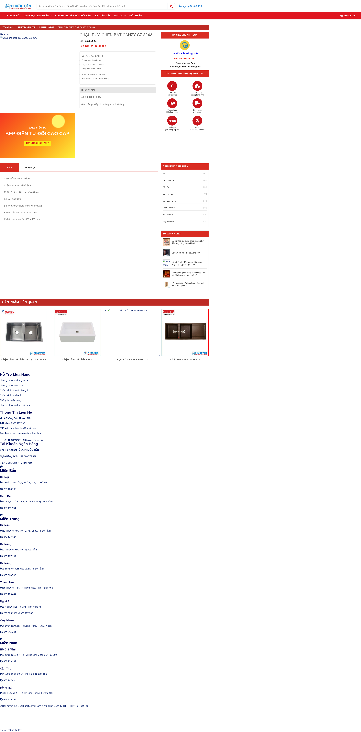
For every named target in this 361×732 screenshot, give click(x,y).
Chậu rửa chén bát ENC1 (185, 359)
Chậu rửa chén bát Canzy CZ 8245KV (23, 359)
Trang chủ (12, 15)
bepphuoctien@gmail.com (23, 428)
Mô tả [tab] (9, 167)
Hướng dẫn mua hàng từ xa (14, 380)
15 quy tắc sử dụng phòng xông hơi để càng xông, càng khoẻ (188, 242)
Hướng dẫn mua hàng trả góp (15, 405)
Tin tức (118, 15)
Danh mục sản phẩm (36, 15)
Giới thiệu (135, 15)
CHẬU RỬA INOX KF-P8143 (131, 359)
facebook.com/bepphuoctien (27, 433)
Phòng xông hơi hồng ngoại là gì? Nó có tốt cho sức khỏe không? (188, 273)
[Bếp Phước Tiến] (17, 6)
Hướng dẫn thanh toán (11, 385)
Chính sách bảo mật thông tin (14, 390)
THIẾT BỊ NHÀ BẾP (27, 27)
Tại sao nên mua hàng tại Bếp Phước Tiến (184, 73)
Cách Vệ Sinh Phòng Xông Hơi (186, 253)
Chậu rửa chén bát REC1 (77, 359)
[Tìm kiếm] (171, 6)
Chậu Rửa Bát (46, 27)
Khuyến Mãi (102, 15)
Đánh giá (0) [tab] (29, 167)
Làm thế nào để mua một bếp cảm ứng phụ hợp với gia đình (187, 263)
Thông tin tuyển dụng (10, 400)
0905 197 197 (18, 423)
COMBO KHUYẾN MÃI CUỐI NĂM (73, 15)
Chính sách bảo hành (10, 395)
